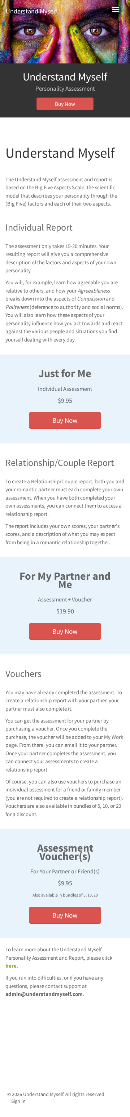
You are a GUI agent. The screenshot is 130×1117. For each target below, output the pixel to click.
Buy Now (65, 103)
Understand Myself (31, 11)
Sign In (18, 1101)
